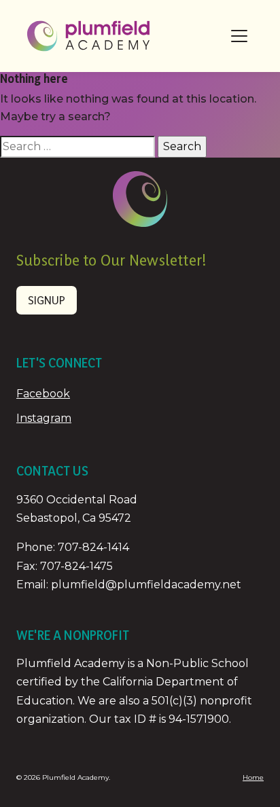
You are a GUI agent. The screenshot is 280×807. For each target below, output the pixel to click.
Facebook (43, 393)
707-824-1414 (93, 547)
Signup (46, 300)
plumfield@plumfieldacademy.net (146, 584)
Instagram (43, 418)
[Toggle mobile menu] (239, 36)
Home (253, 777)
